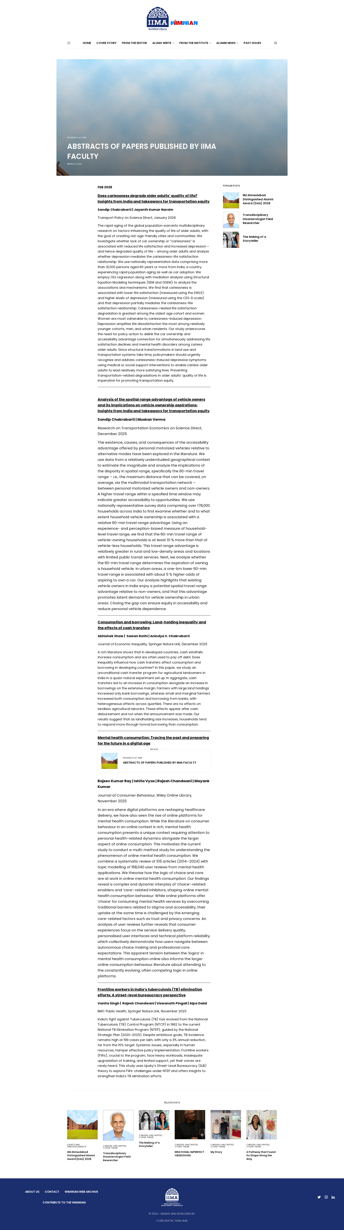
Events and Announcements (76, 1145)
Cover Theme (110, 1147)
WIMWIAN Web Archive (81, 1192)
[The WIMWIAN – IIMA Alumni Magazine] (172, 18)
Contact (52, 1192)
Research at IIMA (77, 138)
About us (32, 1192)
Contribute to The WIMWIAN (64, 1202)
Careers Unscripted (114, 1145)
